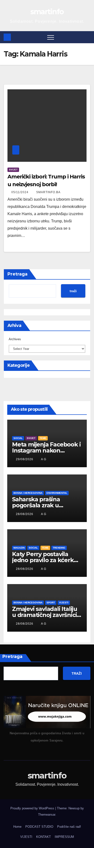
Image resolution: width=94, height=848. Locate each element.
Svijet (13, 169)
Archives (15, 339)
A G (43, 459)
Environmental (57, 493)
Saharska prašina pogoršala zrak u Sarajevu (36, 505)
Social (18, 438)
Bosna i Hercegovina (27, 493)
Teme (43, 438)
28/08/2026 (25, 514)
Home (17, 826)
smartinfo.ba (48, 192)
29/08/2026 (25, 459)
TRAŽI (77, 673)
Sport (51, 602)
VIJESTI (26, 837)
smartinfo (47, 11)
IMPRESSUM (64, 837)
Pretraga (17, 274)
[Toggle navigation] (50, 37)
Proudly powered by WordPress (32, 808)
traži (73, 291)
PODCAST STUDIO (39, 826)
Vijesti (63, 602)
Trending (59, 547)
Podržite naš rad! (69, 826)
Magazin (19, 547)
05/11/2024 (20, 192)
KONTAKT (43, 837)
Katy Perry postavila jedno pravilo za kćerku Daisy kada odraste (44, 560)
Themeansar (46, 814)
